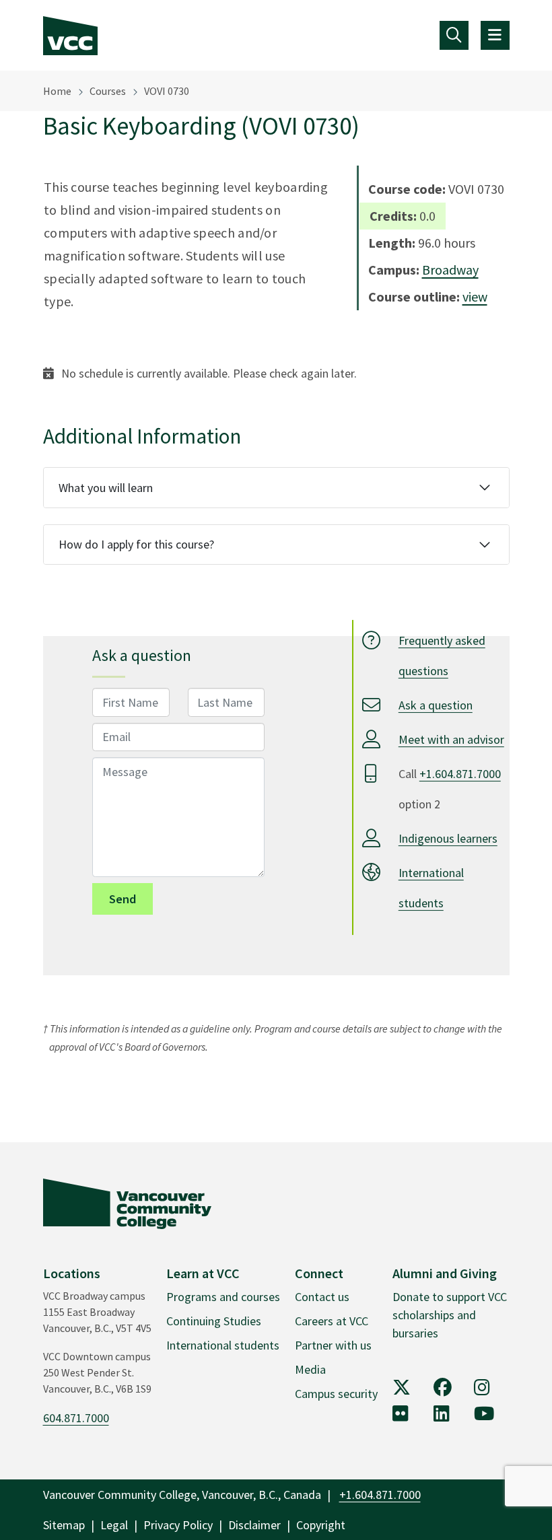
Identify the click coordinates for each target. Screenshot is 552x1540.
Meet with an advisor (451, 739)
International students (222, 1345)
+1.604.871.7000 (460, 773)
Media (310, 1369)
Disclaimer (254, 1525)
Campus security (336, 1393)
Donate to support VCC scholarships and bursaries (449, 1315)
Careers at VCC (331, 1321)
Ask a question (436, 705)
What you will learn (106, 487)
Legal (114, 1525)
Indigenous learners (448, 838)
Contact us (322, 1296)
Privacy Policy (178, 1525)
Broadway (450, 269)
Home (57, 91)
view (474, 296)
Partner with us (333, 1345)
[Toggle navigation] (454, 35)
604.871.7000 (76, 1418)
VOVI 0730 (166, 91)
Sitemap (64, 1525)
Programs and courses (223, 1296)
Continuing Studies (213, 1321)
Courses (108, 91)
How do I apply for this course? (136, 544)
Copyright (320, 1525)
